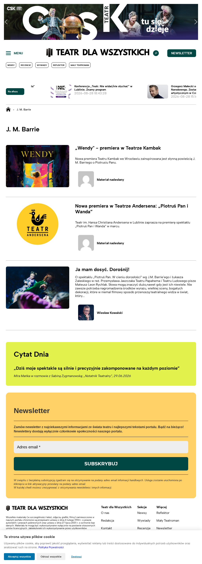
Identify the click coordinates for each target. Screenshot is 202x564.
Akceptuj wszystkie (19, 556)
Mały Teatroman (80, 65)
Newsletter (181, 53)
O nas (105, 513)
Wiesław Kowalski (110, 313)
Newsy (11, 65)
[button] (6, 22)
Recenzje (26, 65)
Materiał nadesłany (110, 179)
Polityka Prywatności (51, 547)
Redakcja (107, 520)
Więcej (161, 507)
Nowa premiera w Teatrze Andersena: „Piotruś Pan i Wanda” (131, 208)
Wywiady (42, 65)
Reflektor (59, 65)
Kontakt (106, 528)
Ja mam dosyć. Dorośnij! (102, 269)
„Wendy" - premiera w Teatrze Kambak (118, 148)
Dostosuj (76, 556)
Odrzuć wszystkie (51, 556)
